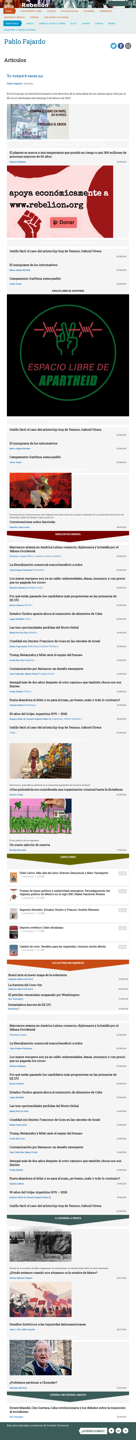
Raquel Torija (31, 673)
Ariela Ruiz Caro (17, 660)
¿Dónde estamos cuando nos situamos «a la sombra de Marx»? (53, 1273)
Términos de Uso (79, 1425)
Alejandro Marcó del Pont (20, 979)
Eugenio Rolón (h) (18, 719)
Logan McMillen (17, 619)
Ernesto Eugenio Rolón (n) (39, 719)
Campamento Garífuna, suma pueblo (35, 278)
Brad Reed (13, 1008)
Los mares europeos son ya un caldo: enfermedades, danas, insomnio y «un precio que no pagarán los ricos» (67, 580)
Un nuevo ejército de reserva (30, 845)
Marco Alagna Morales (20, 270)
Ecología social (69, 11)
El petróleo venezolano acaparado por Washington (44, 995)
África (30, 23)
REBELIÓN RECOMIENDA (68, 534)
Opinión (34, 17)
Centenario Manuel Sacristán (68, 469)
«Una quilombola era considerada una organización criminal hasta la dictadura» (66, 789)
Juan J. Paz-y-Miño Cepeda (22, 1329)
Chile (12, 732)
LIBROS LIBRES (68, 856)
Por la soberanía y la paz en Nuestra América (68, 242)
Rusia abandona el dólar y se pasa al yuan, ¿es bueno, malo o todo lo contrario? (65, 700)
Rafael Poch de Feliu (19, 632)
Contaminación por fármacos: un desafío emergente (46, 669)
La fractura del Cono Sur (25, 985)
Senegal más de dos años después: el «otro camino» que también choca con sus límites (65, 684)
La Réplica (68, 1017)
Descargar (123, 873)
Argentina (57, 718)
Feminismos (106, 11)
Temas (8, 11)
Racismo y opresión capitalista (68, 739)
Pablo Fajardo (14, 83)
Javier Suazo (16, 283)
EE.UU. (73, 23)
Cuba (27, 618)
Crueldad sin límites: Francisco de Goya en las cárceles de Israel (55, 641)
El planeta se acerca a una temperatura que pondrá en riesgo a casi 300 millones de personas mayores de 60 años (68, 154)
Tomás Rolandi (16, 691)
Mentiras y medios (14, 17)
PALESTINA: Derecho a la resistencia (68, 421)
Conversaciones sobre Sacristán (32, 522)
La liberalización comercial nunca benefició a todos (46, 565)
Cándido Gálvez (17, 705)
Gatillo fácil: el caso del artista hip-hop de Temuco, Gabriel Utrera (55, 251)
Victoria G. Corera (18, 556)
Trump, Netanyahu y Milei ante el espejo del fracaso (46, 655)
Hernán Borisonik (18, 850)
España (86, 23)
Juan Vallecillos (17, 673)
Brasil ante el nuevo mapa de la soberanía (37, 975)
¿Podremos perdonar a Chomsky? (33, 1382)
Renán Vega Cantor (18, 646)
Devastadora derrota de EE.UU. (30, 1005)
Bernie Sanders (17, 605)
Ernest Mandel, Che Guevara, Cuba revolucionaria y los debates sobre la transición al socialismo (68, 1410)
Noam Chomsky (68, 1336)
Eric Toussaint (15, 998)
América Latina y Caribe (52, 23)
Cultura (51, 11)
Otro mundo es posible (56, 17)
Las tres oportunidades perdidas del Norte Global (44, 627)
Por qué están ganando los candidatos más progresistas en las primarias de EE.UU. (63, 598)
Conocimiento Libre (31, 11)
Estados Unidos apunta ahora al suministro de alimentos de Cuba (56, 614)
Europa (99, 23)
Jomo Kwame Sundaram (21, 570)
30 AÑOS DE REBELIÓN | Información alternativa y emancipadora (68, 144)
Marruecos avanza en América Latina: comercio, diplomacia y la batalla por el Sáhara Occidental (64, 549)
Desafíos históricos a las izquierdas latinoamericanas (48, 1324)
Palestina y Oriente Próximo (20, 29)
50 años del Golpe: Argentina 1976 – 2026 (38, 714)
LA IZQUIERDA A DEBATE (68, 1218)
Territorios (11, 23)
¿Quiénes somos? (93, 1431)
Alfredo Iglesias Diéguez (21, 1278)
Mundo (112, 23)
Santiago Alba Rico (18, 1387)
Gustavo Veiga (16, 794)
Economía (89, 11)
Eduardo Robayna (18, 161)
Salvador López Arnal (19, 527)
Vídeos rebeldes (72, 718)
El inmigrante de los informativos (34, 265)
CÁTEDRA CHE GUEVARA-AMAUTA (68, 1394)
